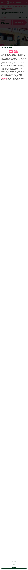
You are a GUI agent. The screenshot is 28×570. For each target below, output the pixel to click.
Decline (14, 567)
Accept (14, 561)
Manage (14, 564)
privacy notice (4, 81)
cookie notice (4, 78)
